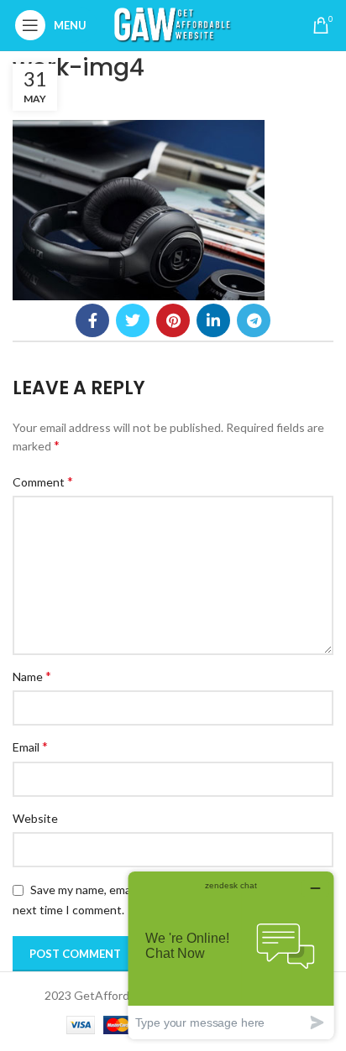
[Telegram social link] (253, 320)
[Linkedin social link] (213, 320)
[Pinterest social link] (173, 320)
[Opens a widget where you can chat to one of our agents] (231, 955)
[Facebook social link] (92, 320)
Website (35, 818)
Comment (43, 481)
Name (32, 676)
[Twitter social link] (132, 320)
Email (30, 746)
